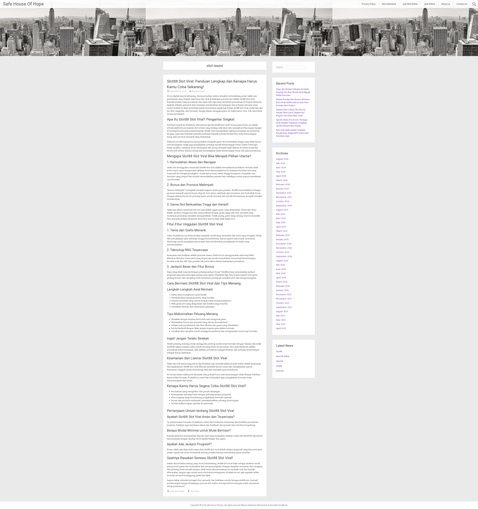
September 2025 (284, 205)
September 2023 (284, 307)
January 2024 (282, 290)
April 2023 (281, 328)
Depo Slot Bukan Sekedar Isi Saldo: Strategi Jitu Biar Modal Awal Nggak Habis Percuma (293, 92)
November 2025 (284, 197)
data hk (279, 361)
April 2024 (281, 277)
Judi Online (429, 4)
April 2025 (281, 226)
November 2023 (284, 298)
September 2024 (284, 256)
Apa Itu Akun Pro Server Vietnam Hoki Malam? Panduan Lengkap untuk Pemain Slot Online (291, 123)
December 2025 (283, 193)
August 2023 (282, 311)
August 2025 (282, 210)
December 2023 (283, 294)
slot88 (279, 366)
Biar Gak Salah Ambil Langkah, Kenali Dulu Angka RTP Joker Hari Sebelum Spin (292, 133)
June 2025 (281, 218)
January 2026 (282, 188)
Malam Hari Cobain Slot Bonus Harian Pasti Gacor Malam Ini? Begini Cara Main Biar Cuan (290, 112)
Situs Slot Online (177, 491)
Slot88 (279, 351)
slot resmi (194, 491)
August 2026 (282, 159)
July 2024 (280, 265)
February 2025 (283, 235)
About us (445, 4)
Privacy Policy (369, 4)
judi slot (280, 371)
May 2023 (280, 324)
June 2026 (281, 167)
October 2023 (282, 303)
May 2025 (280, 222)
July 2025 (280, 214)
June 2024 (281, 269)
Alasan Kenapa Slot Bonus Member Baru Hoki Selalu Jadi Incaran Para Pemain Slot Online (293, 102)
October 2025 (282, 201)
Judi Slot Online (410, 4)
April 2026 (281, 176)
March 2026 (282, 180)
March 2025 (281, 231)
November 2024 (284, 248)
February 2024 (283, 286)
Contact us (461, 4)
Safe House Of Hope (23, 4)
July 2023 (280, 315)
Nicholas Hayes (198, 91)
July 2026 (280, 163)
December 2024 (284, 243)
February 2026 (283, 184)
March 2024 (282, 282)
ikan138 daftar (282, 356)
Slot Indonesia (389, 4)
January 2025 (282, 239)
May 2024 (281, 273)
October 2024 (282, 252)
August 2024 (282, 260)
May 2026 (281, 171)
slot (195, 210)
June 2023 (281, 320)
